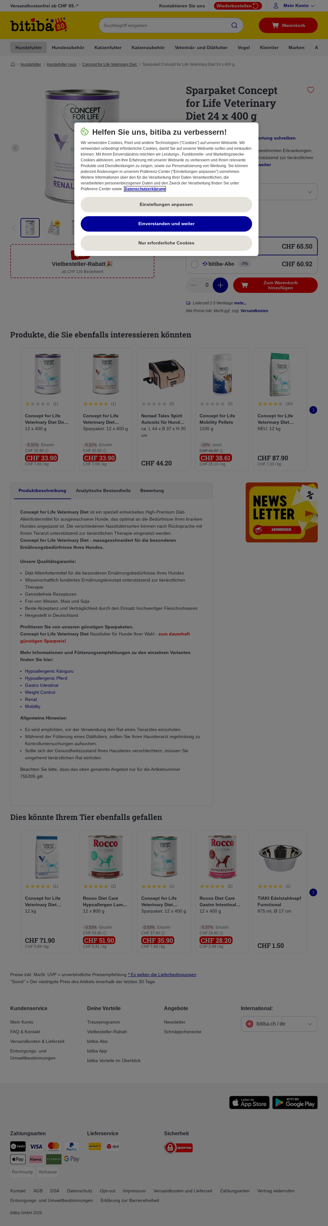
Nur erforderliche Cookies (166, 242)
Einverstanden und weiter (166, 223)
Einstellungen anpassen (166, 204)
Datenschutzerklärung (145, 189)
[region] (166, 189)
